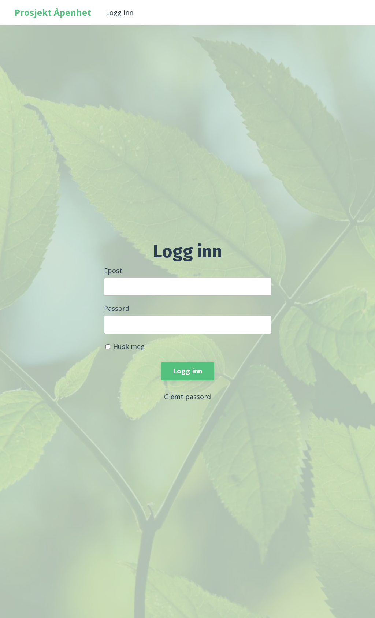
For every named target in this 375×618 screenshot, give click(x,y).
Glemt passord (187, 396)
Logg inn (119, 12)
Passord (116, 308)
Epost (113, 270)
